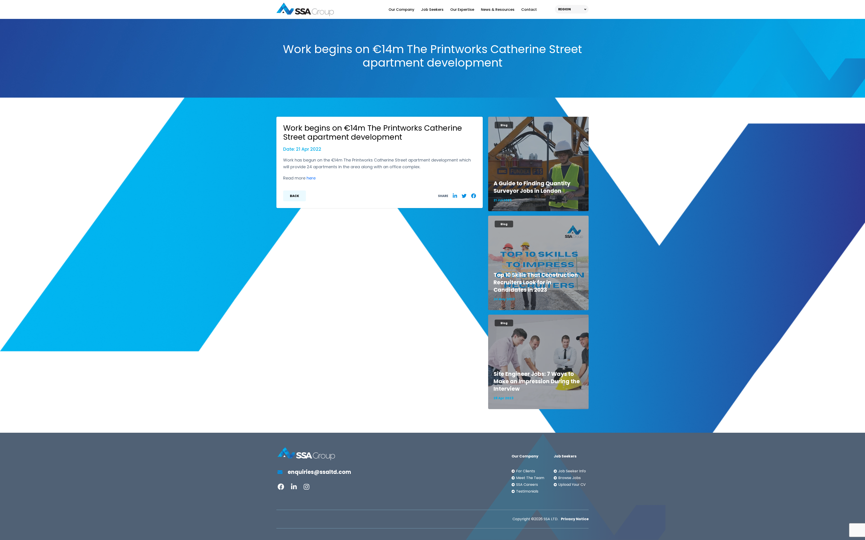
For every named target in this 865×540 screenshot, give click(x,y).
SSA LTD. (551, 519)
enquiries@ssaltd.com (319, 472)
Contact (529, 9)
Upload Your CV (572, 484)
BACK (294, 196)
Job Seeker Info (572, 471)
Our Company (401, 9)
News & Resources (497, 9)
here (311, 178)
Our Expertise (462, 9)
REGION (564, 9)
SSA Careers (527, 484)
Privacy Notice (575, 519)
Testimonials (527, 491)
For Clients (525, 471)
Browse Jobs (569, 477)
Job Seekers (432, 9)
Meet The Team (530, 477)
